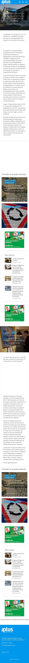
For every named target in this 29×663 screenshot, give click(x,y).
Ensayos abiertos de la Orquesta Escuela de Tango (14, 619)
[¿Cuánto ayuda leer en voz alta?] (8, 260)
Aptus (18, 659)
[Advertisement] (14, 45)
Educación (13, 180)
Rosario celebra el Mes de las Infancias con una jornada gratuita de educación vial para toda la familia (14, 215)
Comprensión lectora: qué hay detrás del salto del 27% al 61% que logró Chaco (14, 189)
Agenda (6, 206)
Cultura (14, 10)
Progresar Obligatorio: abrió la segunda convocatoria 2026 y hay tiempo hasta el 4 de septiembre (18, 269)
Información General (9, 182)
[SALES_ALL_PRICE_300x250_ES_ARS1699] (14, 239)
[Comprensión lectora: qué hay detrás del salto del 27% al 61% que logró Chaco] (8, 278)
